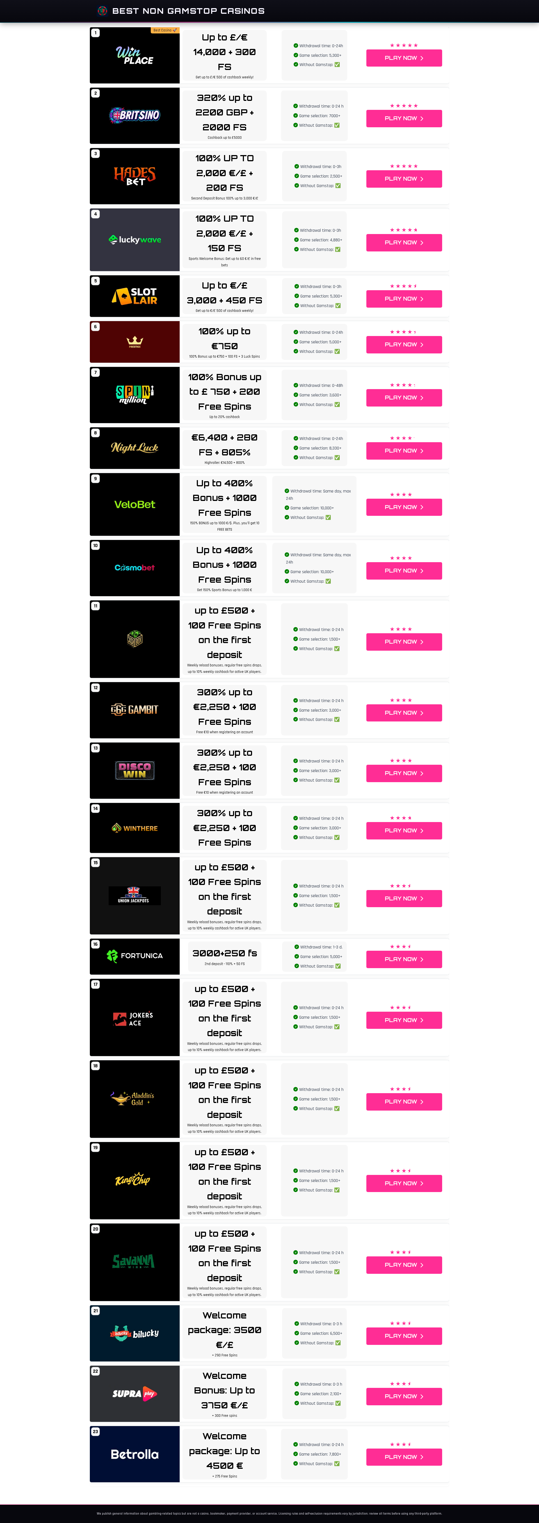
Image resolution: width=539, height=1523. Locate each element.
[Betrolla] (134, 1454)
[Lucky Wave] (134, 239)
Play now (401, 58)
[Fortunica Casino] (134, 956)
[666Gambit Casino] (134, 710)
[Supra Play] (134, 1393)
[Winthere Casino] (134, 828)
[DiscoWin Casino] (134, 770)
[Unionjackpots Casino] (134, 896)
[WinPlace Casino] (134, 55)
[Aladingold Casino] (134, 1099)
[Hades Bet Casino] (134, 176)
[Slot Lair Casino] (134, 296)
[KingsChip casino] (134, 1181)
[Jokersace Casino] (134, 1018)
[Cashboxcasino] (134, 639)
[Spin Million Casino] (134, 395)
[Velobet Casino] (134, 504)
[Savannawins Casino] (134, 1262)
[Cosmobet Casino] (134, 568)
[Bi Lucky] (134, 1333)
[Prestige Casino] (134, 342)
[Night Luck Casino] (134, 448)
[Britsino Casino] (134, 115)
